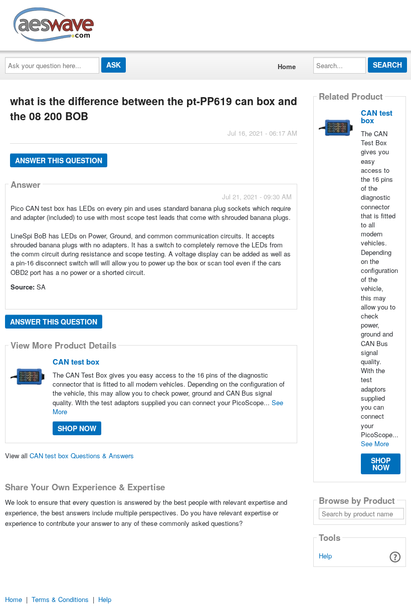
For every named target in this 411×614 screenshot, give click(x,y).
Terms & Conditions (60, 599)
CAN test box (76, 361)
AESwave (127, 23)
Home (287, 66)
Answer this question (58, 160)
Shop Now (77, 428)
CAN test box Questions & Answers (82, 455)
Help (325, 555)
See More (375, 443)
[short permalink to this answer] (201, 300)
